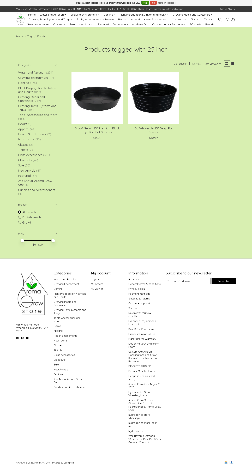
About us (133, 279)
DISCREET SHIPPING (140, 366)
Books (122, 19)
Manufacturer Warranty (142, 338)
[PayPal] (232, 462)
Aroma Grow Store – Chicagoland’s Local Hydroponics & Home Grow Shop (144, 405)
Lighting (24, 83)
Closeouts (59, 24)
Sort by (196, 63)
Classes (195, 19)
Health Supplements (156, 19)
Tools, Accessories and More (37, 115)
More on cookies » (167, 3)
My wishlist (97, 288)
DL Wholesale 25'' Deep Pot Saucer (153, 130)
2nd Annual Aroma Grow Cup (130, 24)
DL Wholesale (31, 217)
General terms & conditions (144, 284)
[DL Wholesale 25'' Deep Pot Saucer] (153, 98)
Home (32, 14)
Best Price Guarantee (141, 329)
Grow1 (26, 222)
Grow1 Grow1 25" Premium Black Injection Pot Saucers (97, 130)
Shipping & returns (139, 298)
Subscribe (223, 281)
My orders (97, 284)
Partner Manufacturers (141, 371)
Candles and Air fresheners (168, 24)
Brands (209, 24)
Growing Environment (33, 77)
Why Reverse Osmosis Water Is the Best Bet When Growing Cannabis (144, 439)
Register (96, 279)
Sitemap (133, 308)
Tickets (208, 19)
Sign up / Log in (227, 9)
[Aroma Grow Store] (20, 19)
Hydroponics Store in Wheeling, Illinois (140, 393)
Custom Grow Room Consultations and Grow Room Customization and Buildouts (143, 356)
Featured (103, 24)
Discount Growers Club (141, 334)
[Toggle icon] (220, 19)
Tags (30, 36)
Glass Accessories (38, 24)
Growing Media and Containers (31, 99)
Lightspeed (69, 462)
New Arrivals (86, 24)
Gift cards (195, 24)
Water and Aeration (31, 72)
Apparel (135, 19)
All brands (29, 212)
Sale (72, 24)
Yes (145, 3)
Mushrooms (179, 19)
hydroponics (135, 431)
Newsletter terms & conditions (139, 314)
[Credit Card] (226, 462)
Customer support (139, 303)
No (153, 3)
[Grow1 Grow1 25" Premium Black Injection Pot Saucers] (97, 98)
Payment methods (139, 293)
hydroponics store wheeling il (139, 416)
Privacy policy (136, 288)
